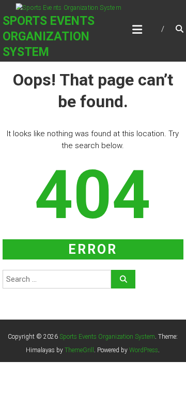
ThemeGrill (79, 350)
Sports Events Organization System (49, 36)
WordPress (143, 350)
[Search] (123, 279)
